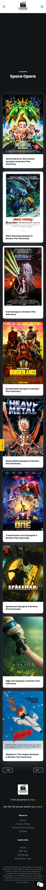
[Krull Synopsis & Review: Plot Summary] (23, 276)
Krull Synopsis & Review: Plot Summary (21, 313)
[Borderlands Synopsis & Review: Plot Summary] (23, 353)
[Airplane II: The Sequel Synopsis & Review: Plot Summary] (23, 720)
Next (37, 770)
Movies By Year (23, 858)
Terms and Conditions (23, 827)
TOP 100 (22, 851)
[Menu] (4, 6)
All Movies (23, 855)
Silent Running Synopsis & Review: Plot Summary (19, 237)
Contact (23, 831)
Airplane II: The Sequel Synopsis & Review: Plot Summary (22, 755)
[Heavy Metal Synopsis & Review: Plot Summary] (23, 427)
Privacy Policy (23, 824)
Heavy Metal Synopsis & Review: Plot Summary (22, 462)
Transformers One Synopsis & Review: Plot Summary (21, 536)
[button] (40, 884)
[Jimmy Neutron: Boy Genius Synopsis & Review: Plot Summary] (23, 124)
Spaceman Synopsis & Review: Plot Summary (22, 607)
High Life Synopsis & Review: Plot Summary (23, 682)
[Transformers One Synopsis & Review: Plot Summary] (23, 501)
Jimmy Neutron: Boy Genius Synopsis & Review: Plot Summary (20, 161)
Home (23, 847)
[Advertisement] (23, 37)
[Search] (42, 6)
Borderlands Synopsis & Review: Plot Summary (22, 390)
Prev (8, 770)
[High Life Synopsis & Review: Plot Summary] (23, 646)
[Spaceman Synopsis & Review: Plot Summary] (23, 573)
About (23, 820)
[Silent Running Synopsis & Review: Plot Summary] (23, 201)
